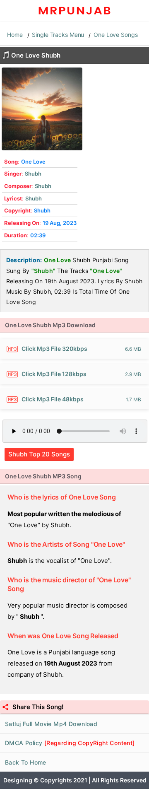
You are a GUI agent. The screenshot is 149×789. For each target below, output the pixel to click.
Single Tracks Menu (58, 34)
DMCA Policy (70, 742)
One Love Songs (115, 34)
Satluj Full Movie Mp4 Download (51, 723)
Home (15, 34)
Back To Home (25, 762)
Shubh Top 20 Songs (39, 454)
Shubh (33, 173)
